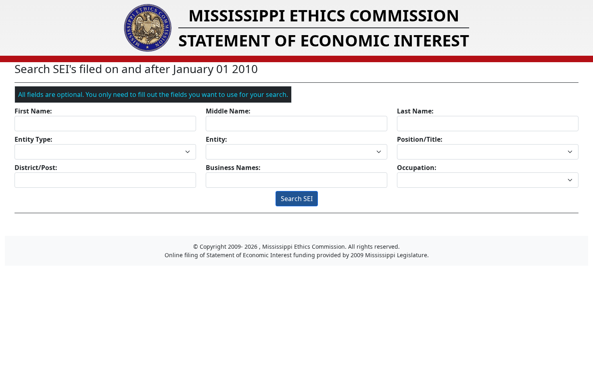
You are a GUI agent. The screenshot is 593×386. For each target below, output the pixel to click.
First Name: (33, 111)
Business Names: (233, 167)
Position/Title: (420, 139)
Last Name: (415, 111)
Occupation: (416, 167)
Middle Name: (228, 111)
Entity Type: (33, 139)
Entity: (216, 139)
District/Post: (36, 167)
